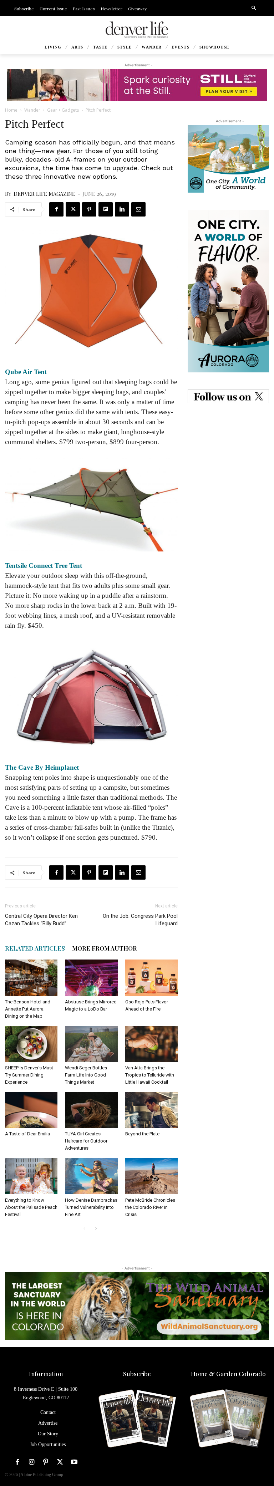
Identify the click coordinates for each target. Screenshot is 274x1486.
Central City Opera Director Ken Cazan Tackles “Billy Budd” (41, 920)
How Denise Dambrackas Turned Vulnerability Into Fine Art (91, 1207)
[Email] (138, 209)
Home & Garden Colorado (228, 1374)
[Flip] (105, 209)
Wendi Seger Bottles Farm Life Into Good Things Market (86, 1075)
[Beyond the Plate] (151, 1110)
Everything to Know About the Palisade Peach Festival (31, 1207)
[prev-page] (84, 1228)
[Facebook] (56, 209)
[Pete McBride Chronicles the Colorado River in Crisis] (151, 1176)
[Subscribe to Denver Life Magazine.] (137, 1419)
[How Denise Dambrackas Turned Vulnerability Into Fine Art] (91, 1176)
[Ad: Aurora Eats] (228, 291)
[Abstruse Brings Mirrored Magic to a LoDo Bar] (91, 978)
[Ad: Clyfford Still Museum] (137, 85)
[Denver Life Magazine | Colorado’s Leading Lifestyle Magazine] (137, 30)
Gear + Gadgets (63, 110)
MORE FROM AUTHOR (104, 948)
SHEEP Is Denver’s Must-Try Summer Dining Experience (30, 1075)
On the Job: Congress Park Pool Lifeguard (140, 920)
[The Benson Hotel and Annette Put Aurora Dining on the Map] (31, 978)
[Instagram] (31, 1462)
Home (11, 110)
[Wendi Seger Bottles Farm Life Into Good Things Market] (91, 1044)
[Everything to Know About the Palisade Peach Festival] (31, 1176)
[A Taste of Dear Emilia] (31, 1110)
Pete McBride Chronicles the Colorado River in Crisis (150, 1207)
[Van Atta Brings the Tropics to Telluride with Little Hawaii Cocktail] (151, 1044)
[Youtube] (74, 1462)
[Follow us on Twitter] (228, 396)
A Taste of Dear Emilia (27, 1133)
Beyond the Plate (142, 1133)
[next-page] (95, 1228)
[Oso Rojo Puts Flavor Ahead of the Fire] (151, 978)
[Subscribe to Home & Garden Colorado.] (228, 1419)
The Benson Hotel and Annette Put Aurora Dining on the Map (27, 1009)
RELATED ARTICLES (35, 948)
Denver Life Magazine (44, 193)
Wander (32, 110)
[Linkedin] (122, 209)
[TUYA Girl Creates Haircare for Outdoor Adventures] (91, 1110)
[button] (254, 8)
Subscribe (137, 1374)
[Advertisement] (228, 456)
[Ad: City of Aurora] (228, 159)
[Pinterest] (89, 209)
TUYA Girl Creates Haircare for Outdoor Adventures (86, 1141)
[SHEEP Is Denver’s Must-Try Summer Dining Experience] (31, 1044)
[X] (73, 209)
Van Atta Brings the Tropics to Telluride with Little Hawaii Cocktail (149, 1075)
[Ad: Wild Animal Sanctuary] (137, 1306)
